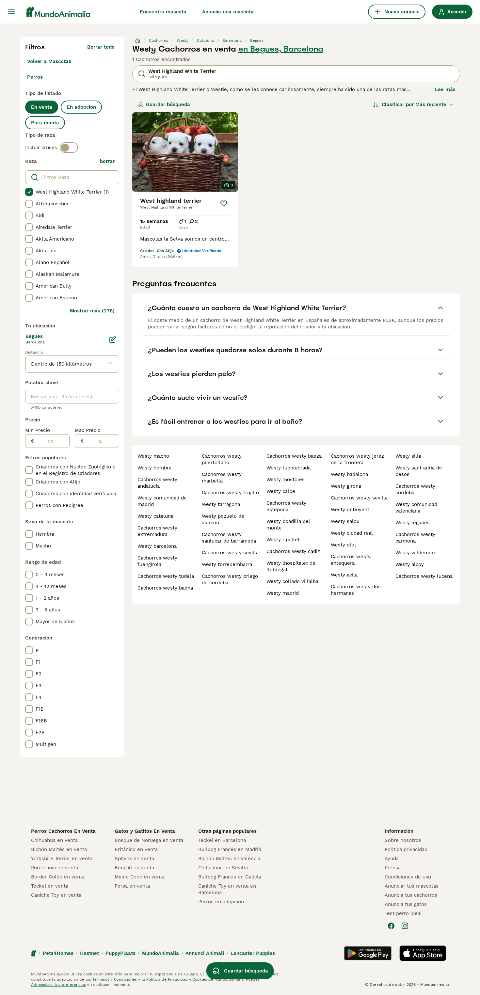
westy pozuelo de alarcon (223, 519)
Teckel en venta (49, 886)
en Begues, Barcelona (280, 49)
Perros (35, 77)
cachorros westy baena (165, 588)
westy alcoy (409, 564)
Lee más (445, 89)
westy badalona (349, 474)
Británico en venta (136, 849)
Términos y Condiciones (114, 979)
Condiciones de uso (408, 877)
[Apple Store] (423, 953)
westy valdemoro (416, 553)
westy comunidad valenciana (416, 507)
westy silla (408, 456)
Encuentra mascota (163, 12)
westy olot (343, 545)
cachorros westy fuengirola (157, 561)
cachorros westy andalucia (157, 483)
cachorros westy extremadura (157, 531)
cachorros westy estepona (286, 506)
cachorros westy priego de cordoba (230, 579)
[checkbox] (29, 191)
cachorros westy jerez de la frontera (357, 459)
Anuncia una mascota (228, 12)
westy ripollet (283, 540)
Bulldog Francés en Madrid (229, 849)
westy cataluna (155, 516)
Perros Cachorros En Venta (63, 831)
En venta (41, 107)
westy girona (346, 486)
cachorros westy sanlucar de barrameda (229, 537)
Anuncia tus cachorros (411, 895)
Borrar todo (101, 47)
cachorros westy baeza (294, 456)
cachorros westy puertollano (222, 459)
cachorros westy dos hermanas (356, 590)
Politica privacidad (406, 849)
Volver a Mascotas (49, 61)
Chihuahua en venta (54, 840)
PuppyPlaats (120, 953)
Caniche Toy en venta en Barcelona (227, 889)
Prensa (393, 868)
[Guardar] (223, 203)
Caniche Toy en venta (56, 895)
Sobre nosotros (403, 840)
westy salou (345, 521)
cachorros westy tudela (165, 576)
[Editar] (112, 339)
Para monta (45, 123)
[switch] (69, 147)
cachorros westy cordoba (415, 489)
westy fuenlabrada (288, 468)
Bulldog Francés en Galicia (229, 877)
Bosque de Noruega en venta (149, 840)
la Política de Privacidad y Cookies (173, 979)
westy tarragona (221, 504)
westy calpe (280, 491)
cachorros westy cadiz (293, 551)
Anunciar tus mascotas (412, 886)
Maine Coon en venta (140, 877)
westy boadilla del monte (288, 524)
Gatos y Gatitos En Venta (145, 831)
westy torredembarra (227, 564)
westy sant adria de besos (418, 471)
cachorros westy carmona (415, 537)
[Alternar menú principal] (11, 11)
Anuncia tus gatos (406, 904)
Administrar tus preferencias (58, 984)
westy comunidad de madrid (162, 501)
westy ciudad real (352, 533)
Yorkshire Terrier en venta (61, 858)
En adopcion (81, 107)
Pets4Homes (58, 953)
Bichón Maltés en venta (59, 849)
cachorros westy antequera (351, 560)
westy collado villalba (292, 581)
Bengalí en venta (134, 868)
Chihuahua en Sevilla (223, 868)
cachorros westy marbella (222, 477)
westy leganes (412, 523)
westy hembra (154, 468)
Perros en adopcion (221, 902)
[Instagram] (404, 925)
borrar (107, 161)
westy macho (153, 456)
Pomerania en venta (54, 868)
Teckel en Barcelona (222, 840)
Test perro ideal (403, 913)
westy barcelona (157, 546)
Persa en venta (132, 886)
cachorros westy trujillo (230, 493)
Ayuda (392, 858)
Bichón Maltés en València (229, 858)
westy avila (344, 575)
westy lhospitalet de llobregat (290, 566)
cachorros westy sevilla (230, 553)
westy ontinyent (350, 510)
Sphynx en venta (134, 858)
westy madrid (282, 593)
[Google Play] (368, 953)
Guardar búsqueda (168, 104)
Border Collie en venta (58, 877)
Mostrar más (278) (92, 311)
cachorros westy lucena (424, 576)
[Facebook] (391, 925)
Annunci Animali (204, 953)
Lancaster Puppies (253, 953)
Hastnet (89, 953)
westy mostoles (285, 479)
